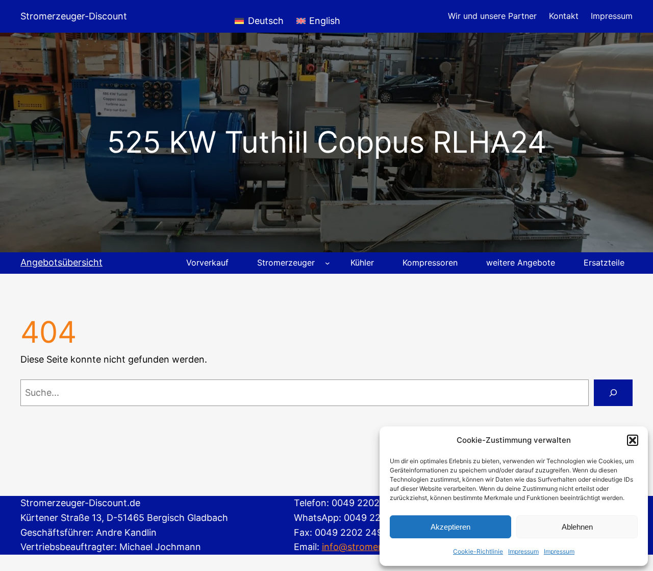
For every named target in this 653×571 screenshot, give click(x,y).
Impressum (523, 551)
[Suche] (613, 392)
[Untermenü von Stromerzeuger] (327, 263)
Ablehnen (577, 526)
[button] (632, 440)
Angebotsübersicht (61, 262)
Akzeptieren (450, 526)
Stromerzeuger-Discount (73, 16)
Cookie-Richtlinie (478, 551)
